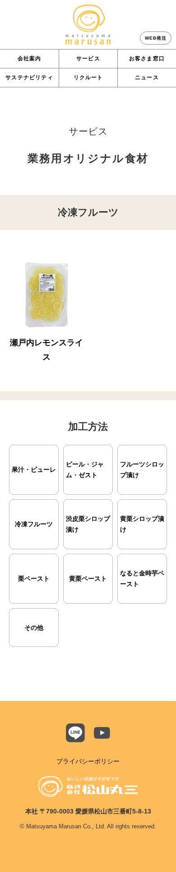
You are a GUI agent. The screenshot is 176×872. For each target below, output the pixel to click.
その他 (33, 627)
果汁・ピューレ (34, 469)
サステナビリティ (29, 77)
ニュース (147, 77)
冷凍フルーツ (34, 524)
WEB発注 (156, 38)
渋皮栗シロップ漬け (88, 524)
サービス (88, 58)
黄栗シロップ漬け (142, 524)
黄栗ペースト (88, 578)
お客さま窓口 (147, 58)
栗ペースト (34, 578)
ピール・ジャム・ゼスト (85, 470)
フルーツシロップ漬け (142, 470)
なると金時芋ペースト (142, 578)
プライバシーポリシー (88, 761)
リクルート (88, 77)
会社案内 (30, 58)
